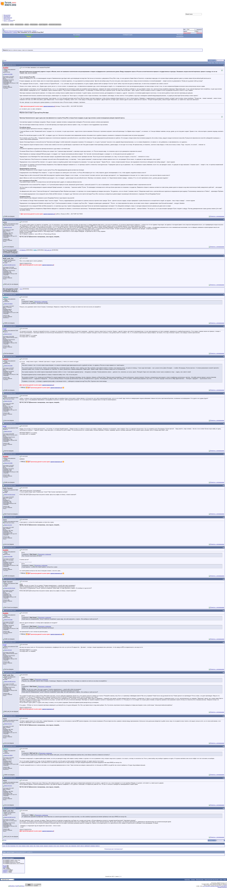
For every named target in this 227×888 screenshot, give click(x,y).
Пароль (185, 31)
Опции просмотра (219, 62)
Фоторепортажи (19, 24)
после (57, 845)
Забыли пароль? (187, 32)
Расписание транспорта (55, 24)
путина (66, 845)
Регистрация (199, 32)
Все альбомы (76, 34)
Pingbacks (5, 870)
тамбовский (87, 845)
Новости (34, 30)
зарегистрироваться (49, 106)
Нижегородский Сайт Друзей (211, 879)
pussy (4, 845)
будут (17, 845)
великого (24, 845)
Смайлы (5, 866)
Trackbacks (5, 869)
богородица (12, 845)
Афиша (26, 24)
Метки (4, 843)
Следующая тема (118, 848)
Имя (184, 29)
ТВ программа (33, 24)
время (27, 845)
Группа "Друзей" (43, 24)
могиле (41, 845)
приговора (62, 845)
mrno (21, 289)
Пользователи (179, 36)
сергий (78, 845)
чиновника (92, 845)
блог (9, 845)
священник (73, 845)
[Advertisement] (34, 43)
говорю (31, 845)
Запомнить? (199, 29)
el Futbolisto (23, 250)
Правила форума (29, 34)
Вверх (224, 879)
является (97, 845)
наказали (46, 845)
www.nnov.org (5, 24)
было (20, 845)
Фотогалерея (7, 15)
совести (82, 845)
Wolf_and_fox (47, 250)
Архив (221, 879)
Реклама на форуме (222, 887)
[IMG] (4, 867)
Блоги (11, 24)
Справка (193, 879)
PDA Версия (7, 16)
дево (34, 845)
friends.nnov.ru (223, 886)
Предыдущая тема (109, 848)
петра (54, 845)
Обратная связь (200, 879)
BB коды (5, 865)
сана (69, 845)
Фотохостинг (7, 19)
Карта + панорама (8, 20)
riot (6, 845)
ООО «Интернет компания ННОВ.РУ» (211, 886)
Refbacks (5, 872)
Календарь (187, 879)
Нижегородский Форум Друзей (16, 30)
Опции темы (211, 62)
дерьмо (37, 845)
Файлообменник (8, 17)
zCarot (225, 885)
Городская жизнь (27, 30)
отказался (50, 845)
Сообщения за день (127, 34)
